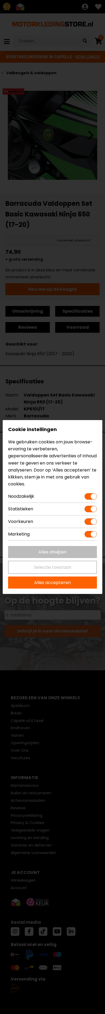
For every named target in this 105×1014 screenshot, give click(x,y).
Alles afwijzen (52, 552)
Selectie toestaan (52, 567)
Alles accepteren (52, 582)
